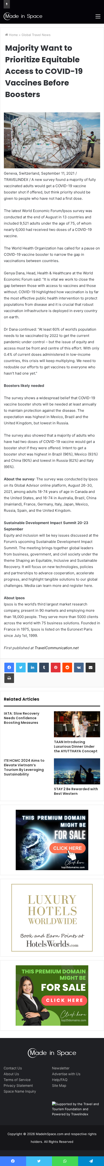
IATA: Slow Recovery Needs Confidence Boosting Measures (21, 718)
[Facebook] (9, 667)
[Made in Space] (23, 16)
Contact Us (13, 1068)
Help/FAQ (59, 1080)
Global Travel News (36, 35)
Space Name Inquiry (20, 1091)
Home (13, 35)
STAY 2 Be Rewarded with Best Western (76, 791)
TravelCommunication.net (56, 648)
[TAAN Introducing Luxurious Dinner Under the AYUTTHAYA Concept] (77, 724)
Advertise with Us (66, 1074)
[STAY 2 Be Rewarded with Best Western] (77, 771)
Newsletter (60, 1068)
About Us (11, 1074)
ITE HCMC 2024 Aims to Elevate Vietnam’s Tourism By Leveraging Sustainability (24, 767)
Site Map (59, 1085)
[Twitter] (21, 667)
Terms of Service (17, 1080)
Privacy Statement (18, 1085)
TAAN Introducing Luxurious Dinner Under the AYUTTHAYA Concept (75, 746)
